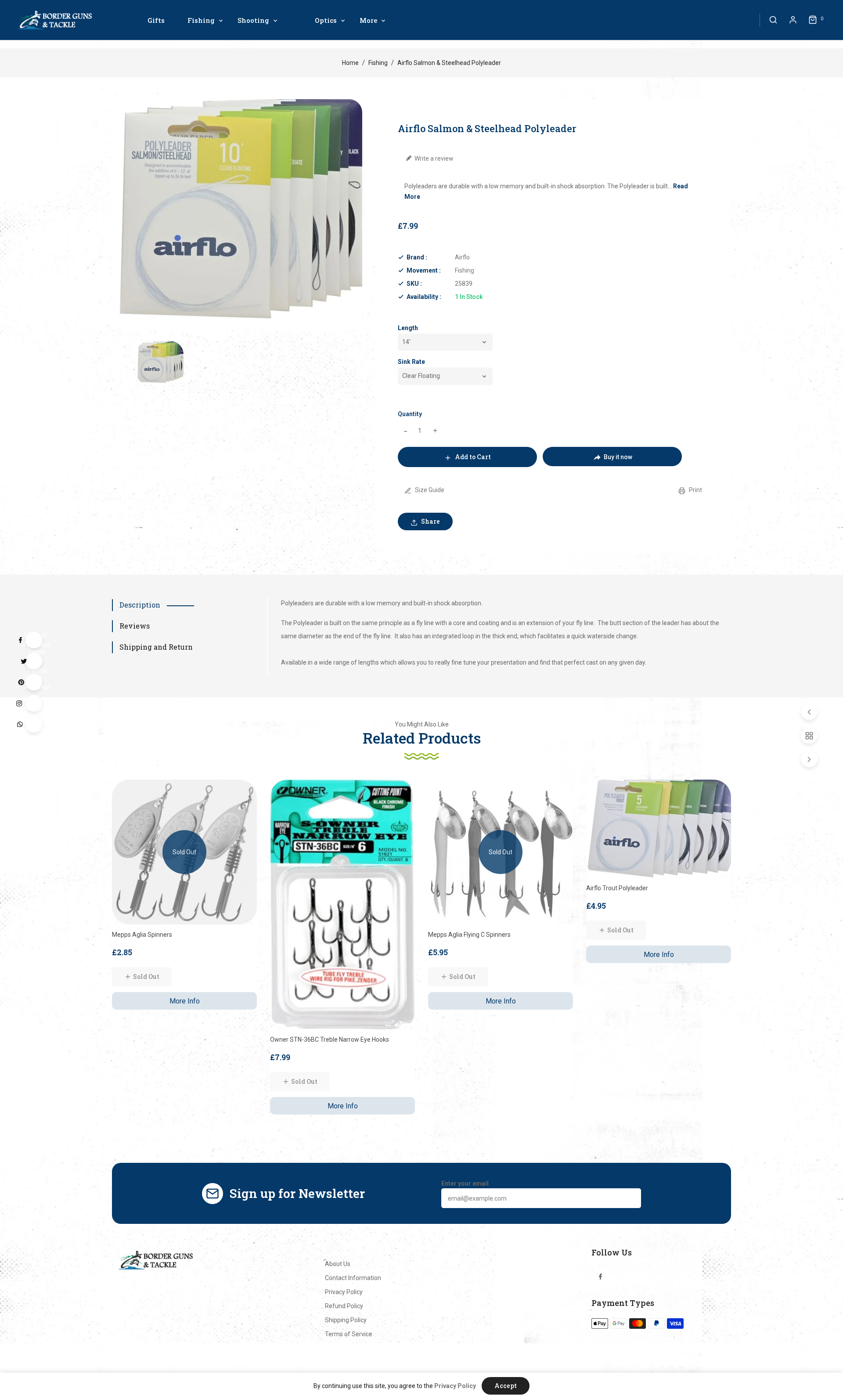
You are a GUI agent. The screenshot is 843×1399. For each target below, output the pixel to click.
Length (408, 327)
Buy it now (618, 456)
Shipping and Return (156, 646)
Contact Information (353, 1277)
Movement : (424, 270)
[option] (160, 363)
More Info (184, 1001)
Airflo (462, 257)
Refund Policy (344, 1305)
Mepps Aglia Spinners (142, 934)
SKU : (414, 283)
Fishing (378, 62)
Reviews (134, 625)
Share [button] (430, 521)
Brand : (417, 257)
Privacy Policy (344, 1291)
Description (139, 604)
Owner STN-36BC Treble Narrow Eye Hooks (329, 1039)
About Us (337, 1263)
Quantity (410, 413)
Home (350, 62)
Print (695, 489)
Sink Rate (411, 361)
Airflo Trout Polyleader (617, 888)
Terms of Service (348, 1334)
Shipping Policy (346, 1319)
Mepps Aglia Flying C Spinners (469, 934)
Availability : (424, 296)
